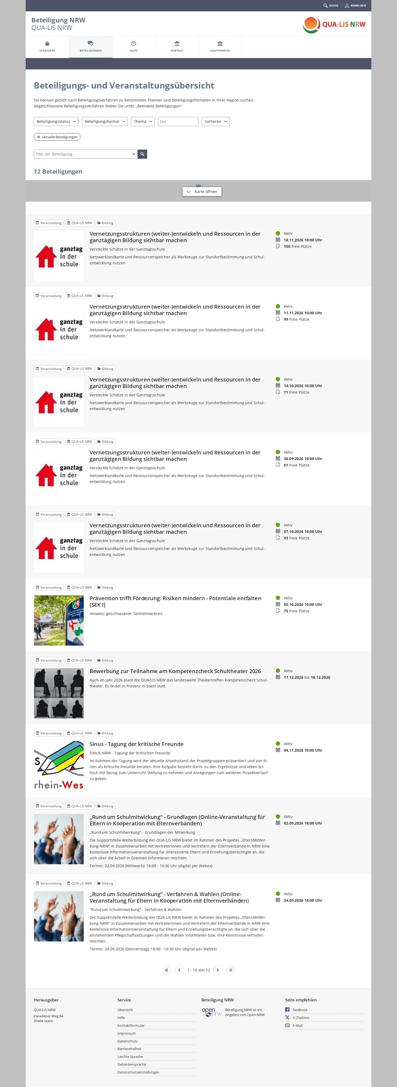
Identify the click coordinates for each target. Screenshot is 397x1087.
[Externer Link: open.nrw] (212, 1012)
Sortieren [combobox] (213, 121)
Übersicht (125, 1009)
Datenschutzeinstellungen (138, 1072)
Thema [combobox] (140, 121)
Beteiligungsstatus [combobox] (53, 121)
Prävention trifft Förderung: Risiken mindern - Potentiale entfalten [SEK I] (175, 601)
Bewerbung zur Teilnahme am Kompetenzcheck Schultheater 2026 (175, 671)
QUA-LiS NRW (45, 1009)
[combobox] (178, 121)
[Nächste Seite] (218, 970)
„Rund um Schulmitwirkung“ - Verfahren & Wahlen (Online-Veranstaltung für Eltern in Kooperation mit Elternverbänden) (169, 897)
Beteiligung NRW (58, 19)
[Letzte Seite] (230, 970)
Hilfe (121, 1017)
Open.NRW (256, 1014)
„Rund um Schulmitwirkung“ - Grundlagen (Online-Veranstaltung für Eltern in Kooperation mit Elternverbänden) (177, 820)
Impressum (126, 1033)
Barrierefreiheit (129, 1048)
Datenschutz (127, 1041)
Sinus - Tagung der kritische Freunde (137, 744)
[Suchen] (142, 154)
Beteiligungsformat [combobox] (102, 121)
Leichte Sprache (130, 1056)
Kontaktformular (130, 1025)
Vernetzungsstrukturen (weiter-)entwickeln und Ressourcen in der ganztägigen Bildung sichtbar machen (175, 237)
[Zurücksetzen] (133, 154)
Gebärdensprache (131, 1064)
